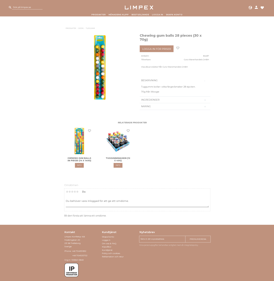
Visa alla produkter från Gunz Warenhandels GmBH (164, 67)
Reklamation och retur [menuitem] (113, 256)
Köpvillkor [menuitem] (106, 247)
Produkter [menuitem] (98, 14)
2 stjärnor (69, 191)
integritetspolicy (191, 245)
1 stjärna (67, 191)
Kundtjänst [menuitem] (107, 250)
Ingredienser (150, 99)
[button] (262, 7)
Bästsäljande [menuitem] (140, 14)
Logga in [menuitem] (157, 14)
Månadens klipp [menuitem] (119, 14)
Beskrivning (149, 80)
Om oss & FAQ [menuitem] (109, 243)
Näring (146, 106)
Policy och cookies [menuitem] (111, 253)
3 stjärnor (72, 191)
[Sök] (10, 7)
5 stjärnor (77, 191)
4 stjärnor (74, 191)
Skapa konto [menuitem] (174, 14)
